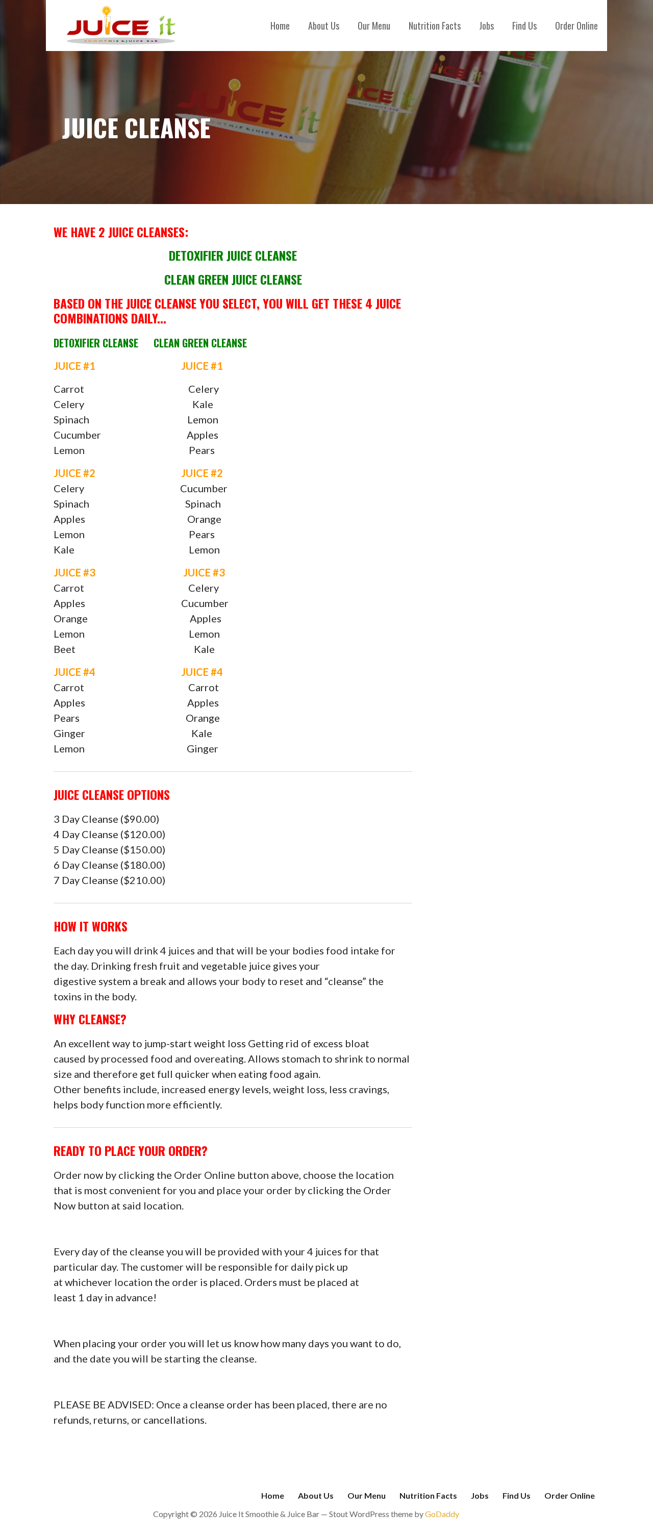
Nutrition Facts (435, 25)
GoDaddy (442, 1514)
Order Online (576, 25)
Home (280, 25)
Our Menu (374, 25)
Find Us (524, 25)
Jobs (486, 25)
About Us (323, 25)
